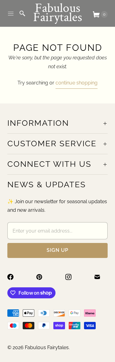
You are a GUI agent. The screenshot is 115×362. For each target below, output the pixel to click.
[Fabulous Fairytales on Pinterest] (43, 277)
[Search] (22, 13)
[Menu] (11, 13)
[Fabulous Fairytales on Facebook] (14, 277)
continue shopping (77, 83)
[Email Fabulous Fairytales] (101, 277)
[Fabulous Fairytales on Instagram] (72, 277)
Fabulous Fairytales (47, 347)
